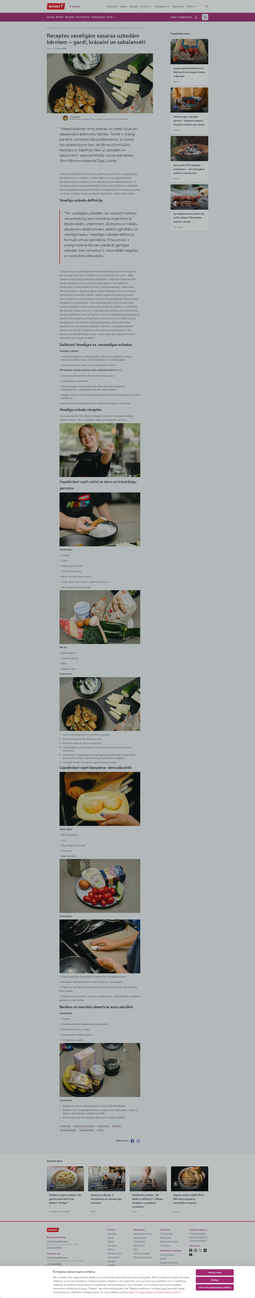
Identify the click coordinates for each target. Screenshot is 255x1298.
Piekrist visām (214, 1272)
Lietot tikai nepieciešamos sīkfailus (214, 1287)
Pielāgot (215, 1279)
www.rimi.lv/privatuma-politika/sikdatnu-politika (154, 1292)
